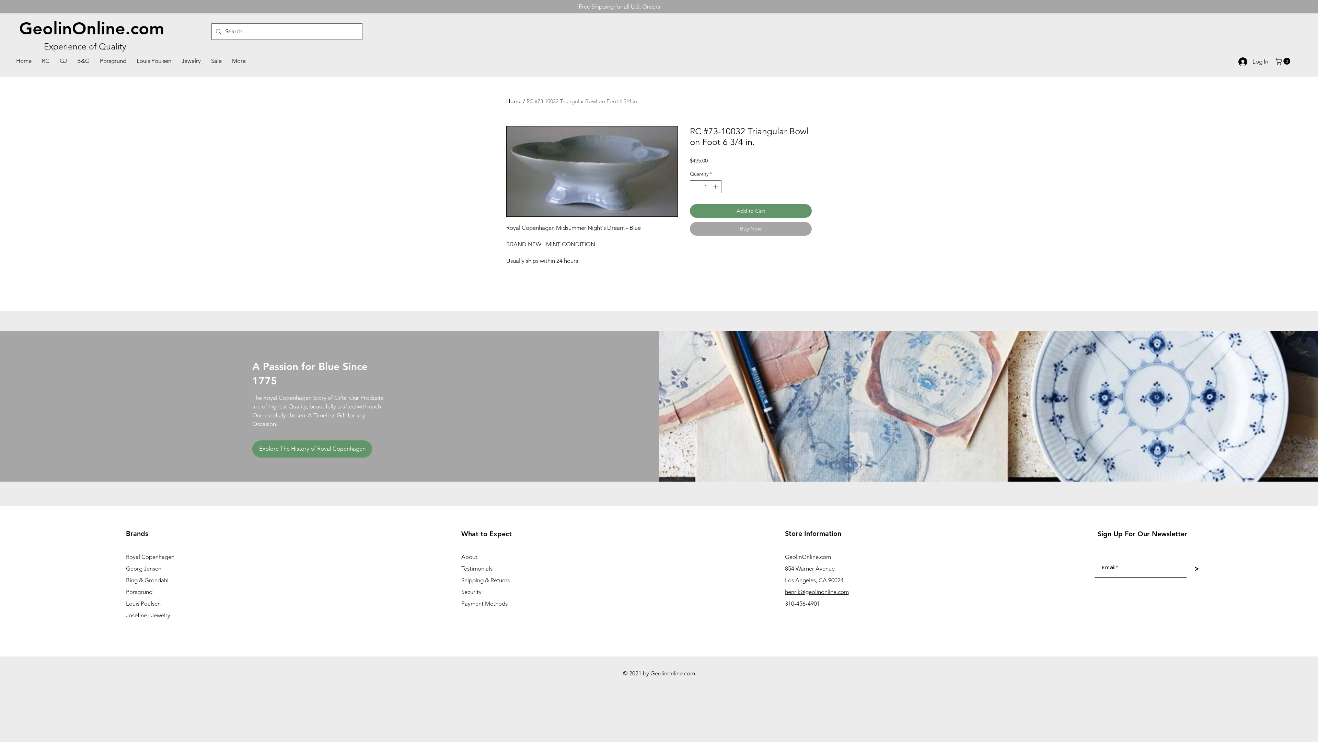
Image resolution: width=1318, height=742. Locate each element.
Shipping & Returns (485, 580)
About (469, 556)
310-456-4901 (802, 603)
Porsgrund (139, 591)
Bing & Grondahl (147, 580)
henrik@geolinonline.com (817, 591)
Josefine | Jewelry (148, 615)
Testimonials (477, 568)
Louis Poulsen (143, 603)
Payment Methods (484, 603)
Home (514, 101)
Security (471, 591)
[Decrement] (695, 187)
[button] (1283, 61)
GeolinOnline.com (91, 28)
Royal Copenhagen (150, 556)
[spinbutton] (706, 187)
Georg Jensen (143, 568)
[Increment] (716, 187)
